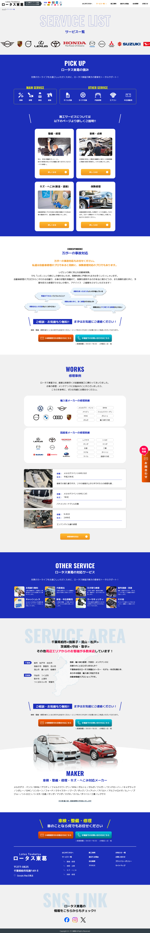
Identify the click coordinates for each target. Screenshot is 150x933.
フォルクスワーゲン (105, 412)
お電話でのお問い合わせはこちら (95, 338)
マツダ (104, 444)
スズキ (85, 452)
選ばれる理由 (124, 3)
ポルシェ (105, 416)
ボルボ (85, 420)
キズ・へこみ (72, 870)
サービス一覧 (100, 3)
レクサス (86, 440)
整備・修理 (71, 861)
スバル (85, 456)
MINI (86, 416)
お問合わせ (146, 470)
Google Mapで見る (25, 875)
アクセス (92, 865)
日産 (85, 448)
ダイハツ (105, 452)
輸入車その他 (105, 420)
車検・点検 (71, 866)
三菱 (105, 448)
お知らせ (145, 3)
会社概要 (135, 3)
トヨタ (104, 440)
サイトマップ (120, 865)
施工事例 (113, 3)
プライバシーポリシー (124, 861)
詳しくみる (52, 172)
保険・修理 (71, 874)
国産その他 (105, 456)
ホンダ (85, 444)
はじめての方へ (87, 3)
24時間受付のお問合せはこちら (58, 338)
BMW (105, 407)
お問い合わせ (120, 857)
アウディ (86, 412)
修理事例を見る (72, 536)
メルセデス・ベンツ (85, 407)
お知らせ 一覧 (121, 852)
